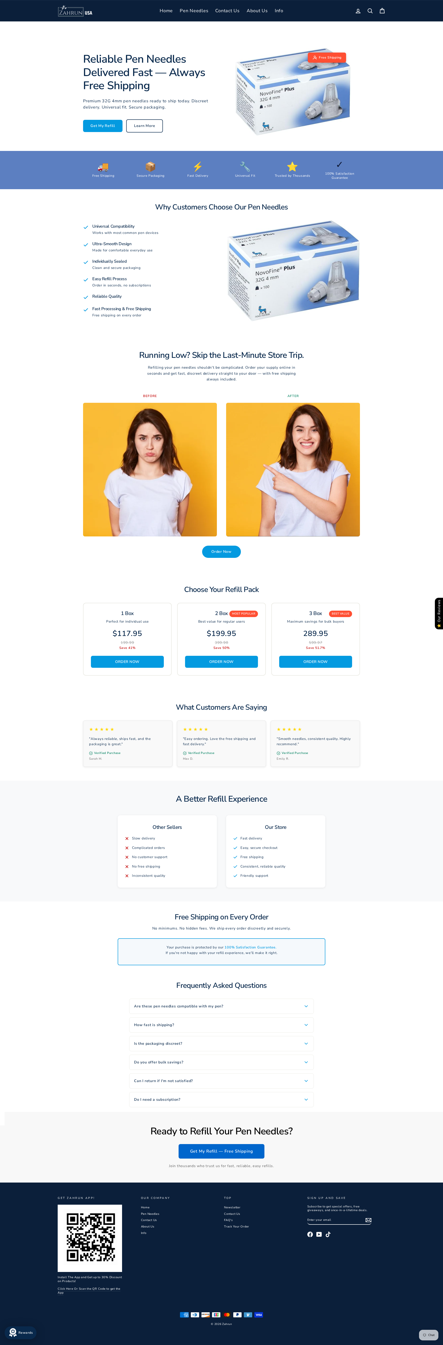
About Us (257, 11)
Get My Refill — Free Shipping (221, 1151)
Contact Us (227, 11)
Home (166, 11)
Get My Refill (102, 125)
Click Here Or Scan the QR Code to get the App (89, 1291)
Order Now (221, 551)
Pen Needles (194, 11)
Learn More (144, 125)
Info (279, 11)
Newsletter (232, 1207)
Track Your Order (236, 1226)
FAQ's (228, 1220)
